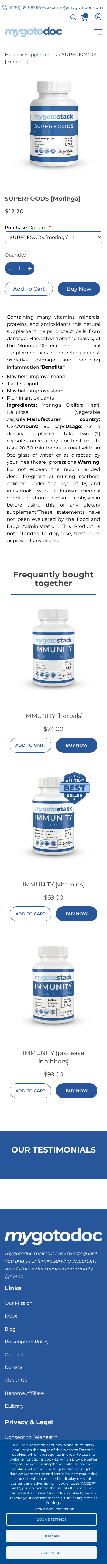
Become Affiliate (24, 1393)
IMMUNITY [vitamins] (54, 884)
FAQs (11, 1316)
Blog (10, 1329)
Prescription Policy (27, 1342)
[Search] (73, 17)
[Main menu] (85, 32)
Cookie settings (52, 1519)
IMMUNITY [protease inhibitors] (53, 1057)
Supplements (40, 54)
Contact (14, 1354)
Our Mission (19, 1303)
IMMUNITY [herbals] (53, 715)
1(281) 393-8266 (25, 7)
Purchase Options (26, 227)
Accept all (51, 1553)
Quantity (15, 255)
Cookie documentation (53, 1509)
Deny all (51, 1536)
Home (12, 54)
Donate (14, 1367)
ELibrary (14, 1406)
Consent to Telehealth (31, 1437)
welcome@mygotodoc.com (74, 7)
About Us (16, 1380)
